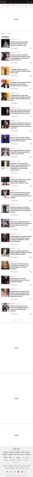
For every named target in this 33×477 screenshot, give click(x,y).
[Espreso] (18, 458)
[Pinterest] (18, 471)
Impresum (10, 465)
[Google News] (22, 471)
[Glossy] (27, 458)
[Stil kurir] (22, 458)
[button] (14, 48)
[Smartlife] (12, 460)
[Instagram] (14, 471)
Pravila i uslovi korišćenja (20, 465)
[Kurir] (5, 458)
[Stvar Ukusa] (16, 463)
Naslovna (3, 33)
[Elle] (2, 2)
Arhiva (26, 468)
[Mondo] (11, 458)
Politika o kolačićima (9, 468)
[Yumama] (25, 460)
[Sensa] (19, 460)
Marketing (5, 465)
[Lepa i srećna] (6, 460)
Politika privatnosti (19, 468)
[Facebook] (7, 471)
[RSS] (25, 471)
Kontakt (28, 465)
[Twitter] (11, 471)
